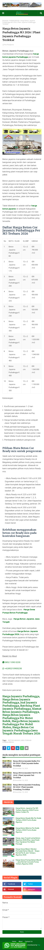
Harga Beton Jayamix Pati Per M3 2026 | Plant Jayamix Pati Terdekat (27, 775)
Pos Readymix (9, 45)
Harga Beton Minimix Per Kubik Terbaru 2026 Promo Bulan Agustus (27, 830)
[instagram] (32, 889)
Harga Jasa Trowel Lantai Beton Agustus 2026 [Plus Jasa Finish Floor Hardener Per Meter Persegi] (28, 841)
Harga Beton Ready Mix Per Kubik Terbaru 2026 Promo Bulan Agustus (28, 820)
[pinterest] (11, 889)
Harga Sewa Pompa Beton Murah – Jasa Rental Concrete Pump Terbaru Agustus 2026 (28, 862)
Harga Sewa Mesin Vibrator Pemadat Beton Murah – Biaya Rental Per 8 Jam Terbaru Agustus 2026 (27, 852)
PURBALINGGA (14, 21)
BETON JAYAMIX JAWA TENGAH (19, 740)
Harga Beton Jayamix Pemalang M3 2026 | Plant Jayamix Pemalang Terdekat (26, 787)
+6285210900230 (13, 668)
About (20, 941)
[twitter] (32, 884)
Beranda (5, 21)
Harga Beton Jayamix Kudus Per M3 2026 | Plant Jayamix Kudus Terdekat (26, 763)
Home (14, 941)
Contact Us (29, 941)
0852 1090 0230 (12, 662)
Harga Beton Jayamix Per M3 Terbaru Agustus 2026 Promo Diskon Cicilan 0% (27, 810)
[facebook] (11, 884)
